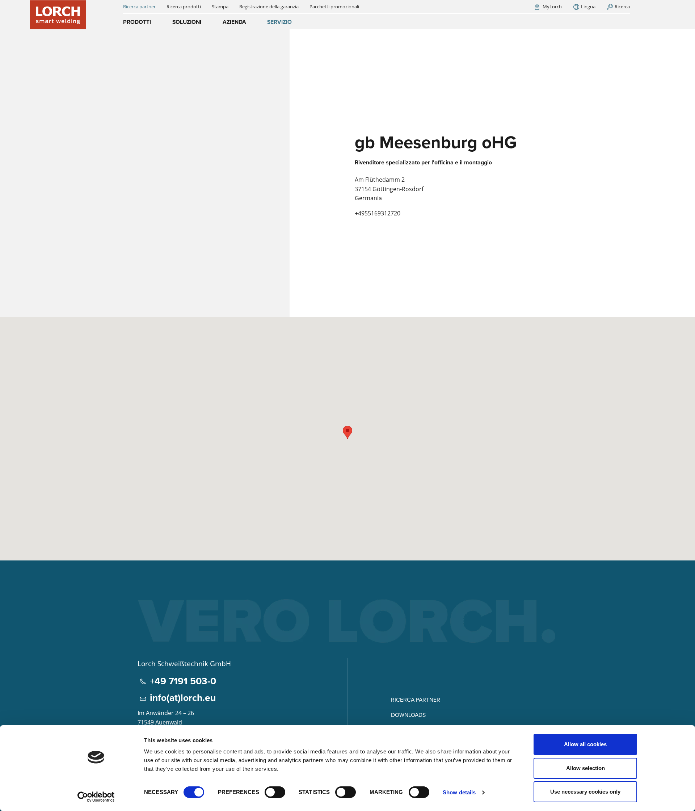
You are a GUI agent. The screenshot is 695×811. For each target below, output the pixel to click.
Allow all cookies (585, 744)
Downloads (408, 715)
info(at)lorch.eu (183, 697)
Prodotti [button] (137, 22)
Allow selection (585, 768)
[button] (347, 432)
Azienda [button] (234, 22)
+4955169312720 (377, 213)
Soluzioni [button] (186, 22)
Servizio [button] (279, 22)
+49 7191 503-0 (183, 681)
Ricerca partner (415, 699)
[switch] (275, 792)
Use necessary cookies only (585, 792)
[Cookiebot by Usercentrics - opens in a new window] (96, 796)
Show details (459, 792)
